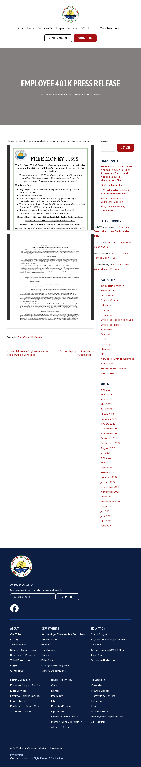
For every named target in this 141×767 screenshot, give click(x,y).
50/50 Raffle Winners (113, 285)
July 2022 (106, 452)
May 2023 (106, 404)
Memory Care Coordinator (66, 721)
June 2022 (106, 457)
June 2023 (106, 399)
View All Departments (54, 670)
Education (106, 305)
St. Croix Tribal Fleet (112, 185)
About (14, 628)
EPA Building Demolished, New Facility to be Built (112, 231)
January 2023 (108, 423)
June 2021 (106, 516)
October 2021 (108, 496)
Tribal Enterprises (20, 660)
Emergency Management (56, 665)
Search (105, 141)
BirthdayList (107, 295)
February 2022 (109, 477)
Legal (13, 665)
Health (104, 339)
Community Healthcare (64, 716)
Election (105, 310)
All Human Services (21, 711)
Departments (65, 28)
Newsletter (107, 363)
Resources (98, 680)
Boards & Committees (23, 649)
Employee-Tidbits (111, 324)
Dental (55, 690)
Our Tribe (24, 28)
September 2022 (110, 443)
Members (106, 348)
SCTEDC (87, 28)
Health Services (61, 680)
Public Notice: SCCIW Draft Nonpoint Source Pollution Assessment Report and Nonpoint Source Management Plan (116, 173)
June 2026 (106, 389)
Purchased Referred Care (25, 706)
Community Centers (103, 695)
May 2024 (106, 394)
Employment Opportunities (107, 716)
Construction (48, 649)
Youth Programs (100, 634)
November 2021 (110, 491)
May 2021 (106, 521)
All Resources (99, 721)
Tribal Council (18, 644)
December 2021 (110, 487)
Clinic (54, 685)
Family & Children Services (25, 695)
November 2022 (110, 433)
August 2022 (108, 448)
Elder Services (18, 690)
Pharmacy (57, 695)
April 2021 (106, 525)
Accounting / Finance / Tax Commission (63, 634)
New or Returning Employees (117, 358)
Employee (106, 314)
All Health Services (61, 727)
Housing (105, 344)
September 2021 (110, 501)
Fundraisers (107, 329)
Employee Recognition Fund (117, 319)
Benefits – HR (108, 290)
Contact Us (16, 670)
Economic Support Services (26, 685)
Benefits (46, 644)
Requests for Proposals (23, 655)
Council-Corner (110, 300)
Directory (96, 701)
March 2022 (107, 472)
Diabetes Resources (62, 706)
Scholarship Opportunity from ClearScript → (77, 353)
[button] (33, 28)
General (96, 94)
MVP (103, 353)
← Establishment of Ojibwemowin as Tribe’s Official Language (27, 353)
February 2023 (109, 418)
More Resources (110, 28)
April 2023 (106, 409)
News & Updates (101, 690)
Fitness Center (59, 701)
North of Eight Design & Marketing (43, 758)
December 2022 (110, 428)
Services (43, 28)
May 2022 (106, 462)
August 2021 (108, 506)
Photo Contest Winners (114, 368)
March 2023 (107, 413)
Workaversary (109, 373)
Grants (45, 655)
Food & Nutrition (19, 701)
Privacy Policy (18, 754)
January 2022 (108, 482)
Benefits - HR (82, 94)
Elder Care (47, 660)
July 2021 (105, 511)
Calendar (96, 685)
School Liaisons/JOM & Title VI (108, 649)
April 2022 (106, 467)
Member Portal (100, 711)
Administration (49, 639)
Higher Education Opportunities (109, 639)
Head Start (97, 655)
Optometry (57, 711)
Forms (95, 706)
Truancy (96, 644)
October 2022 (109, 438)
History (14, 639)
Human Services (20, 680)
